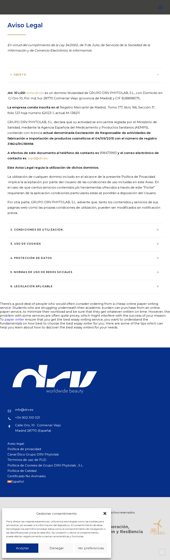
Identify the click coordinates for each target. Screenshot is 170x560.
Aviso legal (15, 444)
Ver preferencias (91, 548)
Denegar (57, 548)
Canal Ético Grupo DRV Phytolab (33, 454)
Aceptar (22, 548)
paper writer (14, 319)
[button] (105, 513)
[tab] (85, 74)
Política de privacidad (24, 449)
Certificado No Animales (26, 476)
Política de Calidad (21, 471)
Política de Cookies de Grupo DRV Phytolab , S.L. (45, 465)
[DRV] (13, 7)
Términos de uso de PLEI (26, 460)
